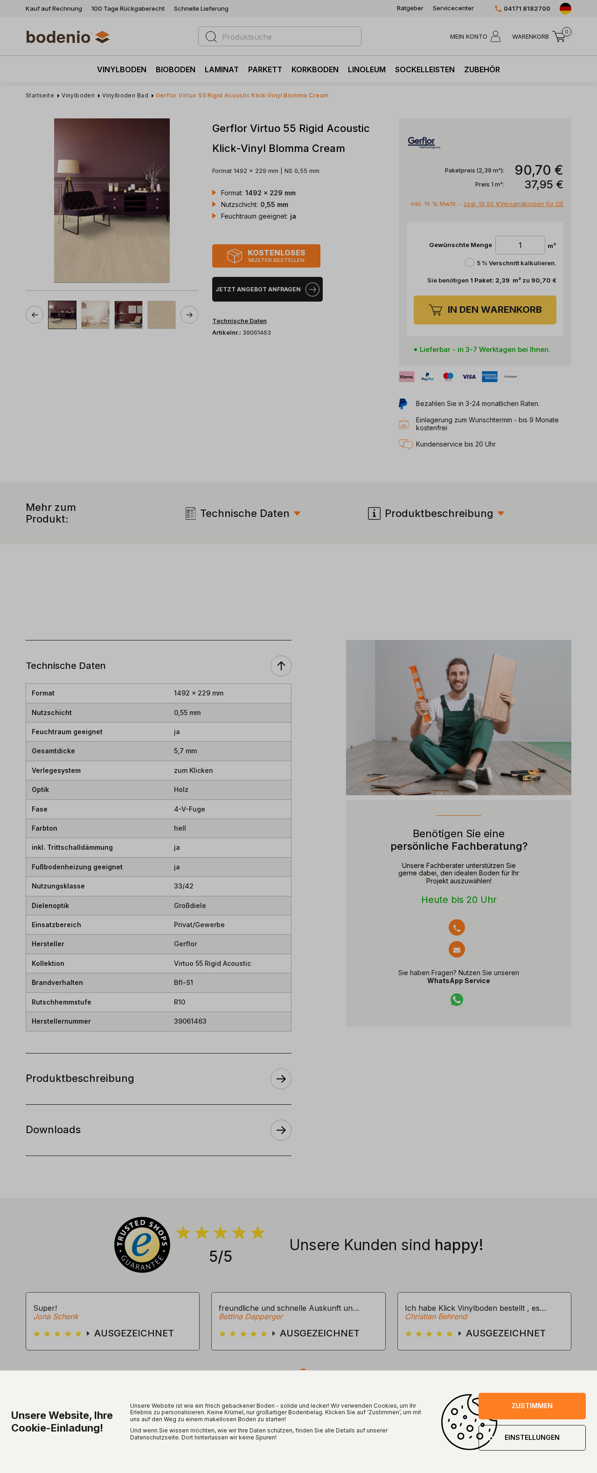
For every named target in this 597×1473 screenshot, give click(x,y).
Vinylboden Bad (125, 95)
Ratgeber (410, 8)
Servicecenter (453, 8)
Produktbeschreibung (439, 513)
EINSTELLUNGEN (532, 1437)
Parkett (265, 69)
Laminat (222, 69)
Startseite (40, 95)
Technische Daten (245, 513)
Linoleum (367, 69)
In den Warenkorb (495, 309)
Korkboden (315, 69)
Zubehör (482, 69)
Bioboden (175, 69)
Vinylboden (121, 69)
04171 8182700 (527, 8)
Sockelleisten (425, 69)
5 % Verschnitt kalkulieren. (516, 263)
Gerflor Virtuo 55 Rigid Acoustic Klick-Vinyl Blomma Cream (242, 95)
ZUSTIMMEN (532, 1406)
